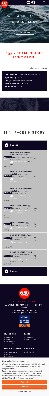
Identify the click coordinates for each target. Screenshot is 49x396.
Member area (25, 32)
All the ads (30, 352)
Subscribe (10, 344)
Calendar (29, 337)
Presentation (11, 337)
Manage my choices (24, 391)
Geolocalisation (12, 352)
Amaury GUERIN (20, 162)
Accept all (24, 382)
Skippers (9, 356)
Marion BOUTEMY (20, 211)
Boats (8, 354)
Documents (10, 342)
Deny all (25, 387)
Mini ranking (31, 339)
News (8, 339)
